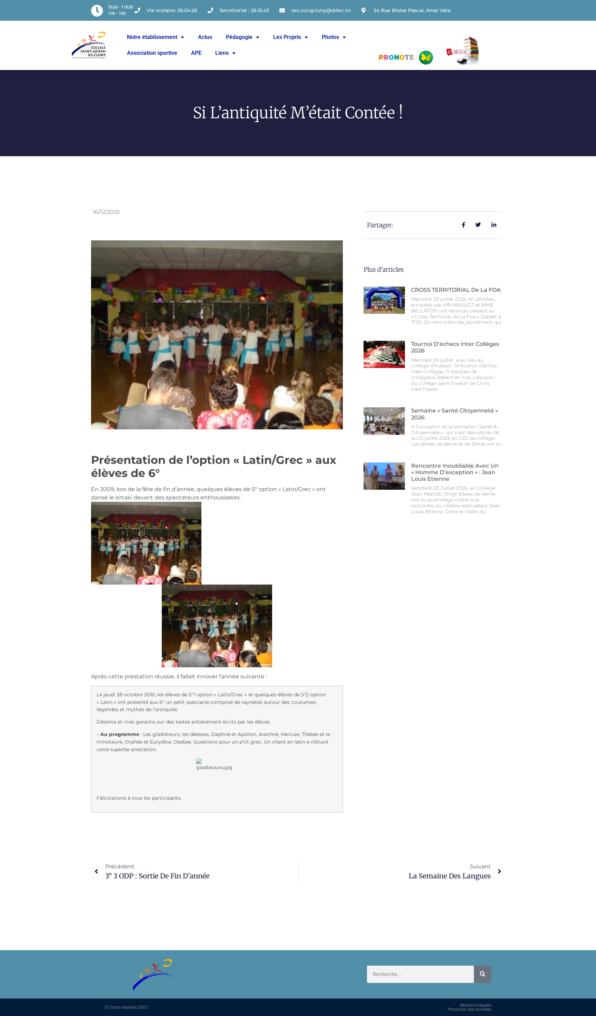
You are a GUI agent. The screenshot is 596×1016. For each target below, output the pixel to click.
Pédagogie (239, 37)
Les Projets (287, 37)
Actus (205, 37)
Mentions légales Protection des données (469, 1007)
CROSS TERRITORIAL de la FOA (456, 290)
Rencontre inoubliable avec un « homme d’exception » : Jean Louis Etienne (455, 472)
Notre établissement (152, 37)
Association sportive (152, 53)
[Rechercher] (482, 974)
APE (196, 53)
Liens (222, 53)
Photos (330, 37)
